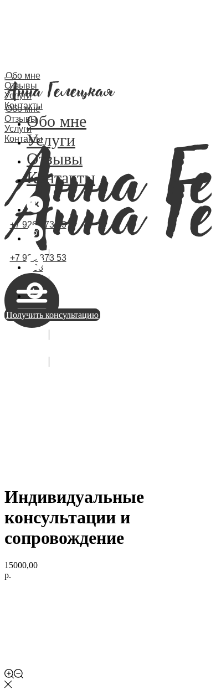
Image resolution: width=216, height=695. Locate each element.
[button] (48, 268)
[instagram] (35, 238)
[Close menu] (8, 78)
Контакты (23, 138)
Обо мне (23, 75)
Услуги (51, 140)
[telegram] (35, 267)
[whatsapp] (35, 296)
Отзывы (55, 159)
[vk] (35, 209)
